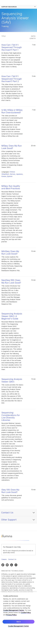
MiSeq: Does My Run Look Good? (11, 146)
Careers (4, 559)
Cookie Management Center (13, 610)
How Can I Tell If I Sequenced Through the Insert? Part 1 (11, 47)
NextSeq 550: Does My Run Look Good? (11, 281)
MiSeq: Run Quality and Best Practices (10, 187)
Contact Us (7, 512)
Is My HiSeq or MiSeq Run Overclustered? (11, 111)
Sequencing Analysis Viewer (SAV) (11, 380)
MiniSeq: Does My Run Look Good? (10, 252)
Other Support (9, 519)
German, (13, 174)
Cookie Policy (26, 612)
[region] (18, 611)
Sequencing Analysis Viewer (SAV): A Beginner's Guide (11, 316)
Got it (19, 622)
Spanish (9, 176)
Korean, (4, 176)
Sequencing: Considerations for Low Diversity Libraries (10, 416)
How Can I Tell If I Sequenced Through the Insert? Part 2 (11, 78)
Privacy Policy (11, 615)
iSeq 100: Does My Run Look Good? (10, 490)
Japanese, (19, 174)
